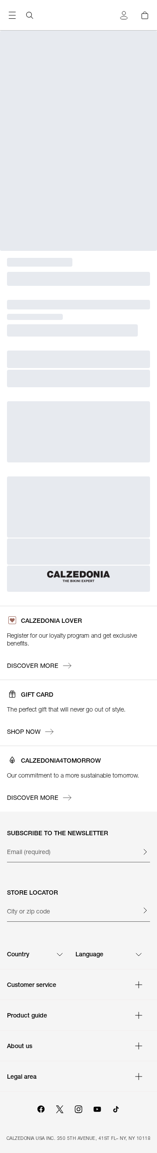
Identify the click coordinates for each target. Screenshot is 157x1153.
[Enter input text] (145, 852)
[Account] (124, 15)
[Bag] (145, 15)
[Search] (29, 15)
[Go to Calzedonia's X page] (60, 1108)
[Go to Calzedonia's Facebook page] (41, 1108)
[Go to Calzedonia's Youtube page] (97, 1108)
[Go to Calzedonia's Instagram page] (78, 1108)
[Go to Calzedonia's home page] (78, 576)
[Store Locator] (145, 910)
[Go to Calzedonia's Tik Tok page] (116, 1108)
